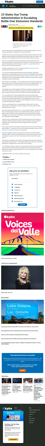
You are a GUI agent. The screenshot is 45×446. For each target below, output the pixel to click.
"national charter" (33, 68)
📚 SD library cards (6, 164)
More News (5, 376)
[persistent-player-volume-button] (7, 6)
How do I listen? (32, 418)
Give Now (39, 1)
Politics (24, 384)
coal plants (17, 130)
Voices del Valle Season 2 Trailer (9, 258)
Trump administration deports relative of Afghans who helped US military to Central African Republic (21, 343)
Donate (22, 370)
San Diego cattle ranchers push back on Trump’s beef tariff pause (28, 389)
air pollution (10, 130)
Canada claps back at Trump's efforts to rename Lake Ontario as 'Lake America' (20, 326)
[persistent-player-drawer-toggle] (43, 6)
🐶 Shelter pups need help (8, 159)
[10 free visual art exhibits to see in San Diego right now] (17, 380)
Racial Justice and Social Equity (38, 385)
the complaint (29, 64)
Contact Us (31, 414)
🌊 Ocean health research (8, 161)
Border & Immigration (5, 384)
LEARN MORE (13, 439)
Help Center (31, 422)
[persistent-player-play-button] (3, 5)
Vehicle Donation (17, 443)
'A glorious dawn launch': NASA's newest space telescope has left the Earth (18, 338)
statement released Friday (32, 75)
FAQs (30, 416)
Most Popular (5, 297)
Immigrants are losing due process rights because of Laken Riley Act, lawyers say (6, 390)
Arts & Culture (14, 384)
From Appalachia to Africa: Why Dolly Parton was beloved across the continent (19, 330)
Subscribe (22, 204)
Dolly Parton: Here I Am (6, 292)
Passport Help (31, 420)
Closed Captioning (32, 412)
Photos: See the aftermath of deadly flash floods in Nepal (14, 334)
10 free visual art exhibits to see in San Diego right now (16, 389)
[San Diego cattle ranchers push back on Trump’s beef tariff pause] (28, 380)
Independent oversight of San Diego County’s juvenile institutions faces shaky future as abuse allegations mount (38, 393)
